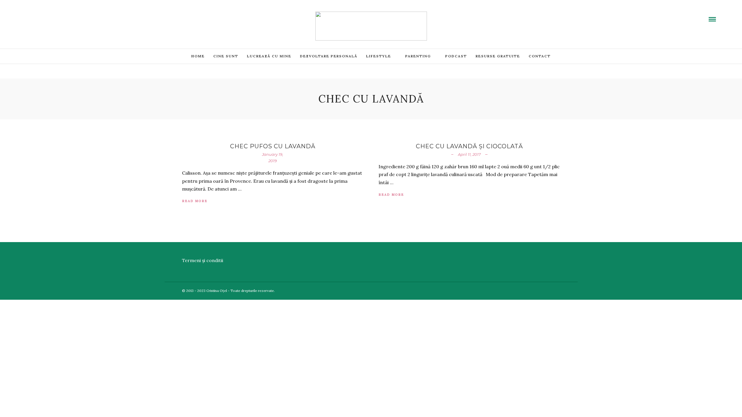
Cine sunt (225, 56)
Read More (195, 201)
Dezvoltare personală (328, 56)
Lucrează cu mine (269, 56)
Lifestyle (378, 56)
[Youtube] (42, 15)
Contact (540, 56)
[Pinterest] (56, 15)
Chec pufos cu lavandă (272, 146)
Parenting (418, 56)
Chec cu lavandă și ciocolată (469, 146)
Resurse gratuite (498, 56)
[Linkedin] (49, 15)
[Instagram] (63, 15)
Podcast (456, 56)
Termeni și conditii (202, 260)
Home (198, 56)
